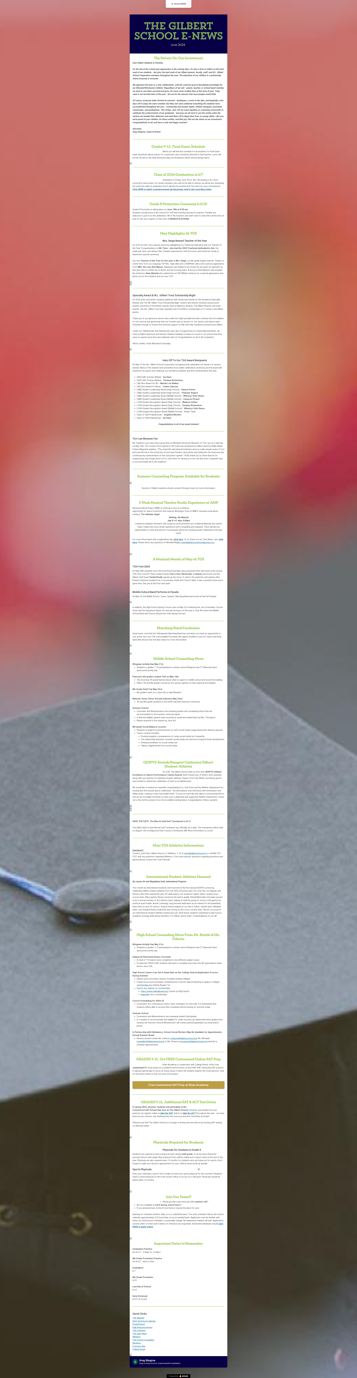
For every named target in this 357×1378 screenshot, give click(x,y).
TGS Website (138, 1318)
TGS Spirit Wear (139, 1333)
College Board (138, 1349)
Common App (138, 1346)
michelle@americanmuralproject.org (197, 542)
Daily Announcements (142, 1327)
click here (178, 539)
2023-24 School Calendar (144, 1321)
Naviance (136, 1343)
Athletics (136, 1336)
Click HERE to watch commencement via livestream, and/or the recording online (172, 189)
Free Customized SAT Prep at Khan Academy (179, 1085)
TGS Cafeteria (138, 1330)
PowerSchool (138, 1324)
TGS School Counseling (143, 1340)
